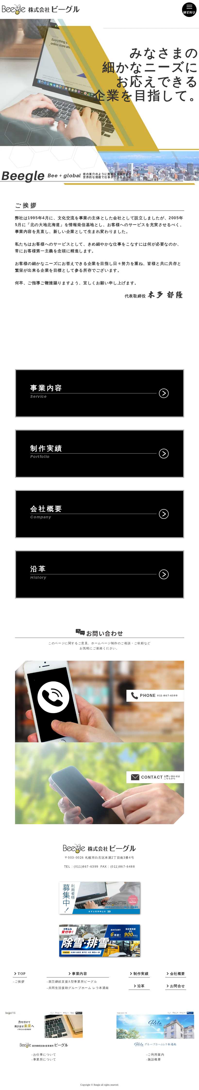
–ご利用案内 (155, 1054)
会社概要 (177, 974)
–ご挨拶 (19, 981)
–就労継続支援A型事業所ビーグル (72, 981)
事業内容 (79, 974)
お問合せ (177, 986)
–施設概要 (153, 1059)
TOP (22, 974)
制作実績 (141, 974)
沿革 (141, 986)
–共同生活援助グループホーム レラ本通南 (78, 988)
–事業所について (43, 1059)
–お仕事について (43, 1054)
